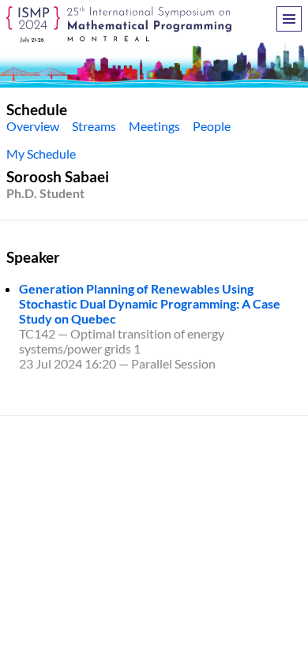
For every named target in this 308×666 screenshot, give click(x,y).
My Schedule (41, 153)
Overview (32, 125)
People (212, 125)
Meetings (154, 125)
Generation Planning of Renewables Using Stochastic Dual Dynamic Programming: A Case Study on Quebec (149, 303)
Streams (94, 125)
